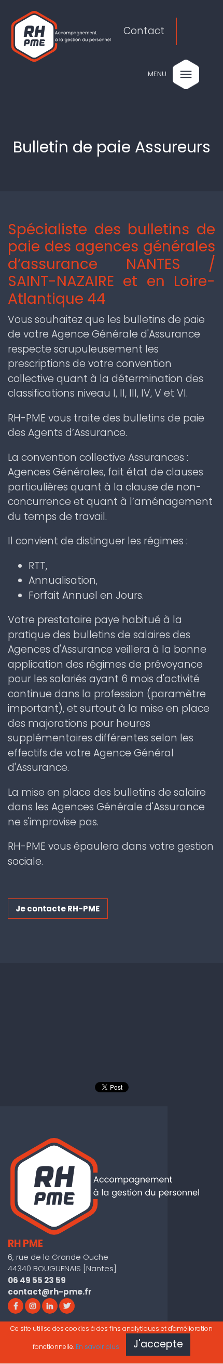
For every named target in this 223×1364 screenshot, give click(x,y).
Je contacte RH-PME (58, 908)
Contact (143, 31)
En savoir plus (97, 1346)
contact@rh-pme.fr (50, 1291)
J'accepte (158, 1344)
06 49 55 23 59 (37, 1280)
